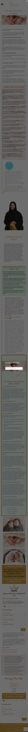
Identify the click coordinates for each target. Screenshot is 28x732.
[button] (27, 1)
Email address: (8, 366)
